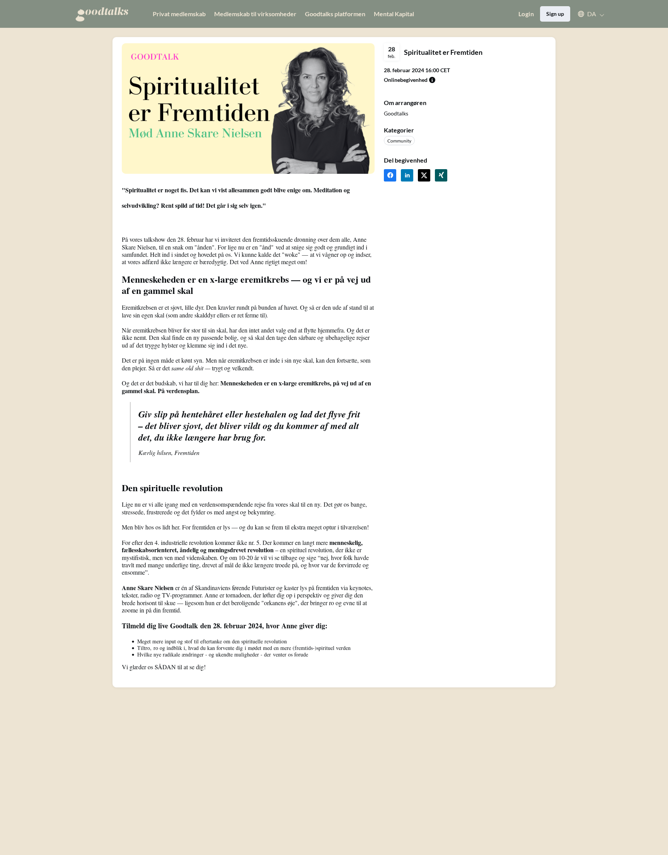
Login (526, 13)
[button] (587, 14)
